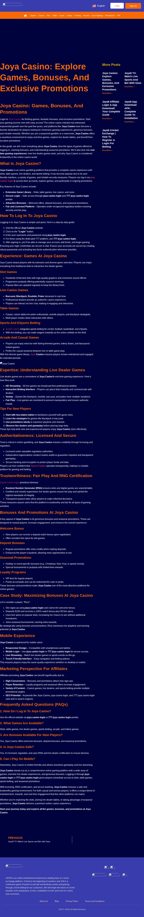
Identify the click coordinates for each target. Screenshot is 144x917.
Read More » (107, 93)
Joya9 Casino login (9, 482)
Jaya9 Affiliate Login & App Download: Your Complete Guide (111, 108)
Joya (33, 354)
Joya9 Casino (12, 329)
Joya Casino (15, 119)
